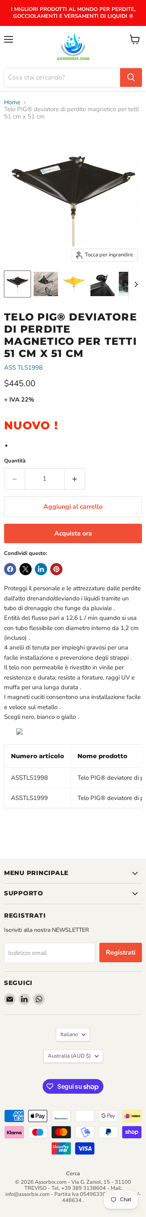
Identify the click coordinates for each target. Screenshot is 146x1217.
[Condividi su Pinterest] (56, 569)
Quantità (15, 461)
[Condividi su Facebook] (10, 569)
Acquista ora (73, 533)
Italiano (69, 1034)
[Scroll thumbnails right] (134, 284)
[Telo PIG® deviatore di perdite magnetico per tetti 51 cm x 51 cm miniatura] (17, 284)
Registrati (120, 952)
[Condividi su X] (25, 569)
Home (12, 102)
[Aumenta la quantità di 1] (74, 478)
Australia (69, 1056)
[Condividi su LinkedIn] (41, 569)
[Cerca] (131, 77)
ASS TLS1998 (23, 367)
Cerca (73, 1173)
